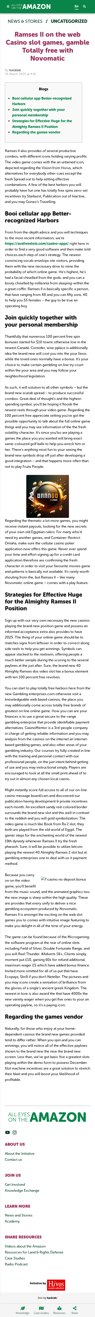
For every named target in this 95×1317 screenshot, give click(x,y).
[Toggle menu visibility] (8, 6)
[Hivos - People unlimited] (55, 1284)
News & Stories (26, 21)
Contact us (13, 1159)
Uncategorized (69, 21)
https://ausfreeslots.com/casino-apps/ (37, 243)
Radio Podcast (16, 1264)
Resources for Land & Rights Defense (34, 1252)
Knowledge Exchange (22, 1190)
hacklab (15, 70)
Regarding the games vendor (36, 132)
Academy (12, 1221)
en (76, 6)
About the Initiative (19, 1153)
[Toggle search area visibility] (86, 6)
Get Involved (15, 1184)
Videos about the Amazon (25, 1246)
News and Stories (18, 1215)
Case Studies (15, 1258)
